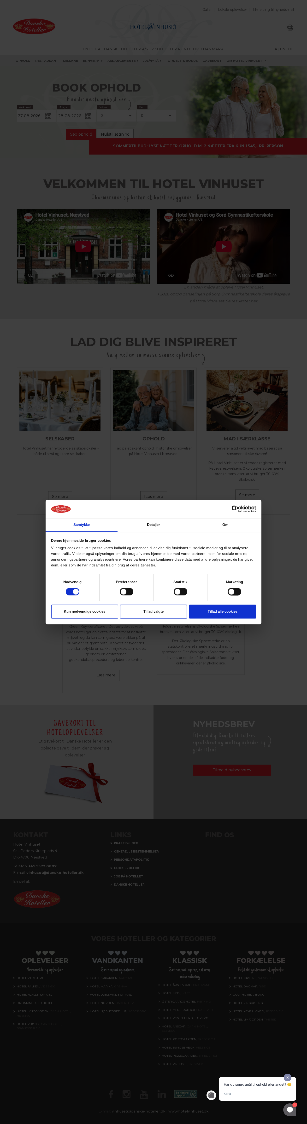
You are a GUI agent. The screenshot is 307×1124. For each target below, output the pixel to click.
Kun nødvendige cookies (84, 612)
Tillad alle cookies (222, 612)
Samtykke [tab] (81, 525)
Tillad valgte (153, 612)
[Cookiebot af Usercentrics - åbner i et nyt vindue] (235, 509)
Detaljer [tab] (153, 525)
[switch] (126, 591)
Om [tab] (225, 525)
